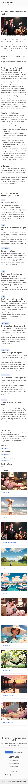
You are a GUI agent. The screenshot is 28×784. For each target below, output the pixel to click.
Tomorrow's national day (14, 763)
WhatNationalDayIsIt (7, 2)
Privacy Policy (14, 766)
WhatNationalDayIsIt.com (19, 781)
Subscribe (9, 752)
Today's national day (14, 760)
